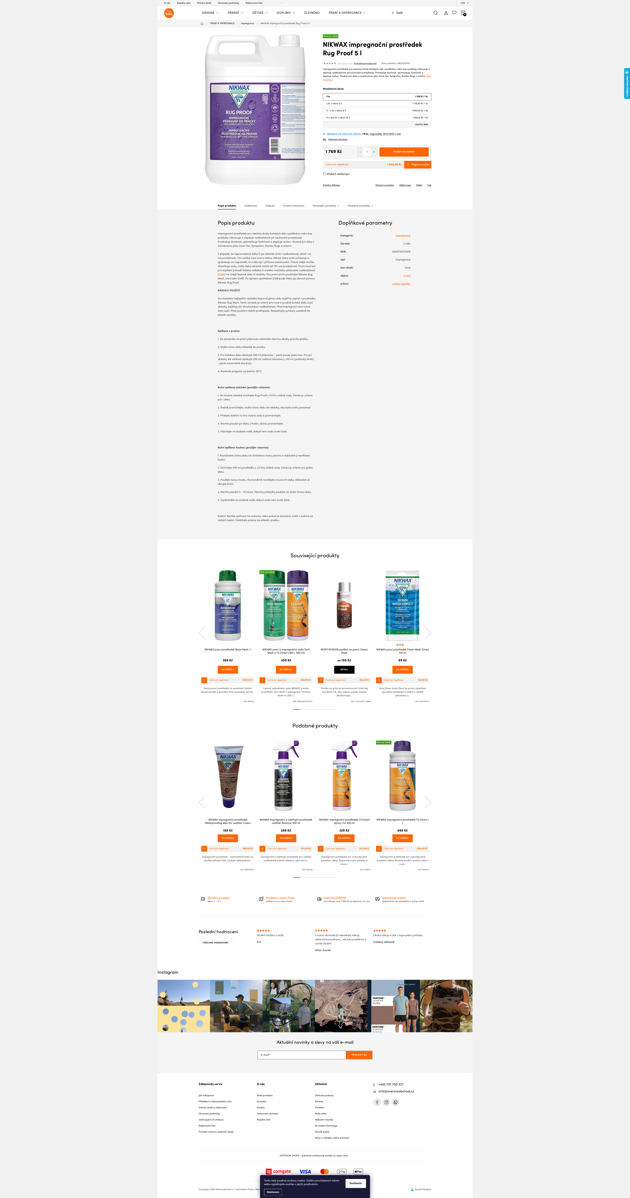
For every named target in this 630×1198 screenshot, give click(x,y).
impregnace (403, 235)
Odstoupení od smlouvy (211, 1120)
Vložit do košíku (404, 152)
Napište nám (183, 3)
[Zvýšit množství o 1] (374, 152)
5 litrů (407, 276)
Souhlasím (356, 1183)
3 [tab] (311, 709)
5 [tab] (326, 709)
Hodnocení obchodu (267, 1114)
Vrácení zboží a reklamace (213, 1108)
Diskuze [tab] (270, 206)
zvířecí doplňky (401, 284)
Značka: (331, 185)
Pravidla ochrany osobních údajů (216, 1132)
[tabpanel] (228, 636)
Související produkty (324, 206)
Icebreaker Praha (377, 1102)
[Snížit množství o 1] (360, 152)
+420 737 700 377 (390, 1084)
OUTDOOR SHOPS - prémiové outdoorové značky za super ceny (314, 1156)
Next (428, 633)
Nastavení (273, 1192)
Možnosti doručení (337, 140)
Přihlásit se (359, 1055)
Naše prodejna (265, 1096)
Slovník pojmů (322, 1132)
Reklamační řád (254, 3)
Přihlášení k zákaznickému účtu (215, 1102)
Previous (202, 633)
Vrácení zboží (204, 3)
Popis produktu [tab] (227, 206)
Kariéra (261, 1108)
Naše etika (320, 1114)
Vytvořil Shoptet (423, 1189)
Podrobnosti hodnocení (365, 64)
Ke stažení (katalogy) (326, 1126)
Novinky (319, 1102)
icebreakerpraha (386, 1102)
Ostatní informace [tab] (293, 206)
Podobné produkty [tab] (359, 206)
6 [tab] (333, 709)
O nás (167, 3)
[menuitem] (210, 13)
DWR (222, 274)
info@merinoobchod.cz (396, 1091)
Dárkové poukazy (324, 1096)
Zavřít (341, 184)
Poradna (319, 1108)
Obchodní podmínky (228, 3)
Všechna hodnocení (215, 943)
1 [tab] (297, 709)
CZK (463, 3)
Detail (344, 670)
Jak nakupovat (206, 1096)
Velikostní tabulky (324, 1120)
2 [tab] (304, 709)
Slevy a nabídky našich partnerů (332, 1138)
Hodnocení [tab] (250, 206)
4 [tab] (318, 709)
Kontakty (261, 1102)
